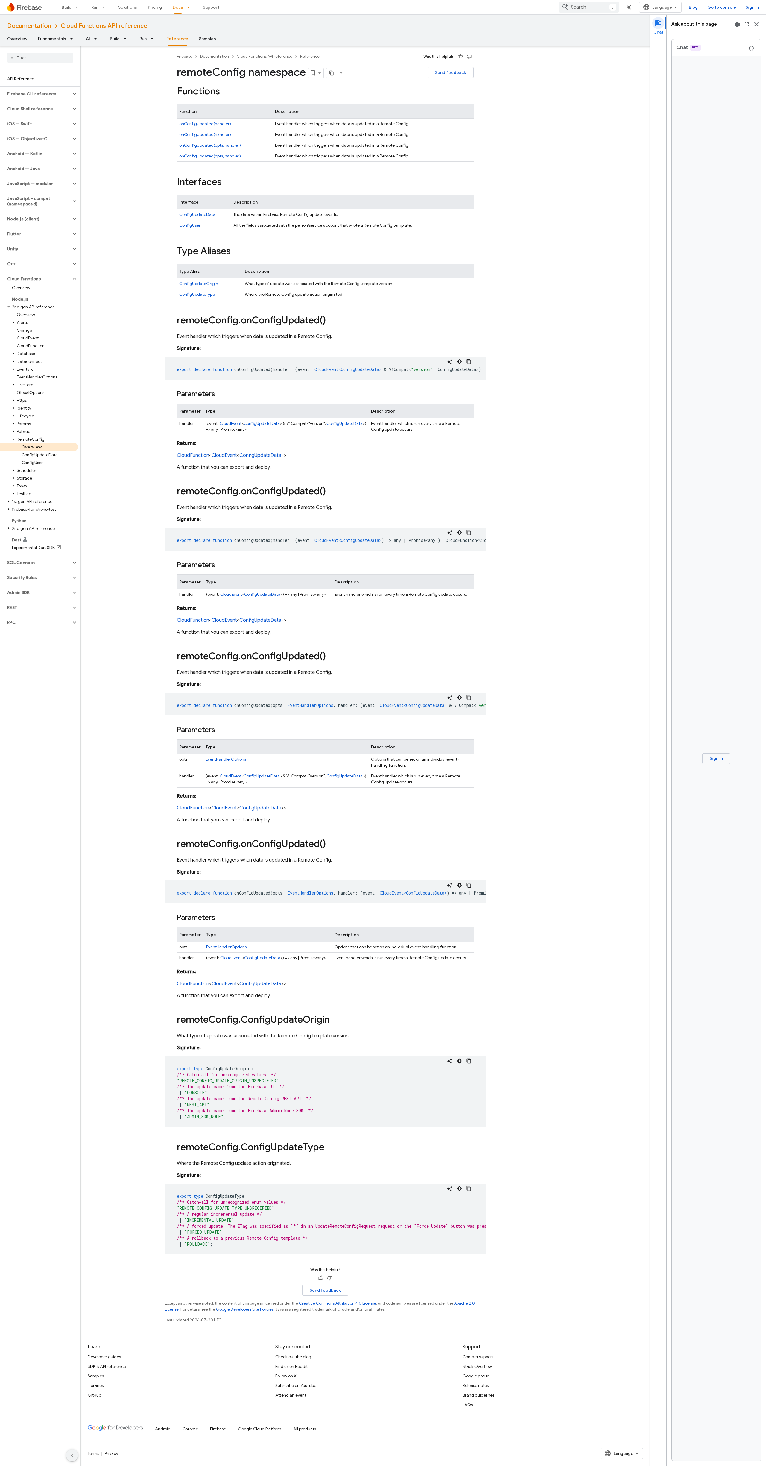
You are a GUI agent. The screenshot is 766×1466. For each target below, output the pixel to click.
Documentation (29, 26)
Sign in (752, 7)
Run (94, 7)
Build (67, 7)
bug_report (737, 24)
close (756, 24)
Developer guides (104, 1356)
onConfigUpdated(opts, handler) (210, 145)
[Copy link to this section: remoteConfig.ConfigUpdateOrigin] (336, 1020)
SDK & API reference (107, 1366)
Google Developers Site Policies (244, 1309)
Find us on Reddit (291, 1366)
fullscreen (746, 24)
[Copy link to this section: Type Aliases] (237, 251)
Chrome (190, 1429)
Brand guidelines (478, 1395)
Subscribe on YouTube (295, 1385)
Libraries (96, 1385)
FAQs (468, 1404)
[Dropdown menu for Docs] (190, 7)
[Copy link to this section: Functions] (226, 91)
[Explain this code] (450, 361)
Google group (476, 1376)
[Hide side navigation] (72, 1455)
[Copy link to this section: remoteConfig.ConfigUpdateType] (330, 1147)
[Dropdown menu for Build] (79, 7)
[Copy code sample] (469, 361)
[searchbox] (40, 58)
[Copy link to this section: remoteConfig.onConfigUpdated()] (332, 321)
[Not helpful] (469, 56)
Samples (207, 38)
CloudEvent (230, 423)
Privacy (111, 1453)
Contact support (478, 1356)
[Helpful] (460, 56)
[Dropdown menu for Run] (105, 7)
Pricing (155, 7)
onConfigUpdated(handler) (205, 123)
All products (304, 1429)
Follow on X (286, 1376)
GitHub (94, 1395)
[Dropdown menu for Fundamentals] (73, 38)
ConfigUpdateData (197, 214)
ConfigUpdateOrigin (198, 283)
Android (163, 1429)
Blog (693, 7)
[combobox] (589, 7)
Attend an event (290, 1395)
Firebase (184, 56)
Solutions (127, 7)
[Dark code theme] (459, 361)
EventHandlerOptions (226, 759)
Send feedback (450, 72)
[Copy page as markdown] (331, 73)
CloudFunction (193, 455)
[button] (35, 94)
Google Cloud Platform (259, 1429)
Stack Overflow (477, 1366)
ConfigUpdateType (197, 294)
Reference (177, 38)
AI (88, 38)
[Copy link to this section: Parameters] (221, 394)
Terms (93, 1453)
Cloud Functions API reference (104, 26)
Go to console (721, 7)
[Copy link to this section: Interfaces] (228, 182)
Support (211, 7)
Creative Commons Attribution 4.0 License (337, 1303)
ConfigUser (189, 225)
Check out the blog (293, 1356)
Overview (17, 38)
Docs (178, 7)
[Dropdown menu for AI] (97, 38)
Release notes (476, 1385)
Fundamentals (52, 38)
